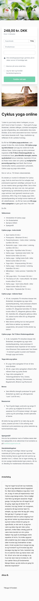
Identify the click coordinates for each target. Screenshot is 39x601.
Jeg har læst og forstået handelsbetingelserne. (14, 72)
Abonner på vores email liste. (16, 66)
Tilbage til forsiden (10, 588)
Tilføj (32, 41)
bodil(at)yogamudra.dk (12, 443)
